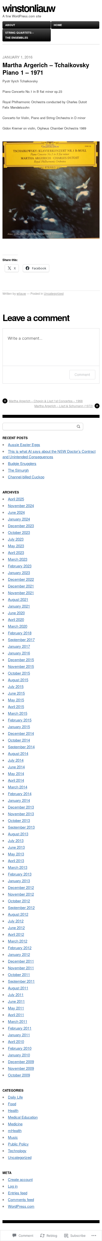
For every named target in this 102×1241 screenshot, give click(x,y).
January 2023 (19, 572)
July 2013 (16, 840)
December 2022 (21, 579)
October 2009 (19, 1075)
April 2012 (16, 934)
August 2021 (18, 599)
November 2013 (21, 813)
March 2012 (17, 941)
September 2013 (21, 827)
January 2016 (19, 652)
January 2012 (19, 954)
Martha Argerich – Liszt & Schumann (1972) (63, 406)
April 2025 (16, 498)
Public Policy (18, 1143)
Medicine (15, 1123)
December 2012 (21, 887)
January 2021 (19, 606)
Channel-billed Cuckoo (26, 476)
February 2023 (19, 565)
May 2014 (16, 773)
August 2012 (18, 914)
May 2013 (16, 853)
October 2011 (19, 974)
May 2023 (16, 545)
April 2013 (16, 860)
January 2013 (19, 880)
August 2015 (18, 679)
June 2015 (16, 693)
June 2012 (16, 927)
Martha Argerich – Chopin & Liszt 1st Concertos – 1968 (46, 401)
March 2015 (17, 713)
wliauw (21, 293)
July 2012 (16, 920)
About (10, 25)
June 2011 (16, 1001)
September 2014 (21, 746)
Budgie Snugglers (22, 463)
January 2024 (19, 519)
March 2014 (17, 786)
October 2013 (19, 820)
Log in (13, 1186)
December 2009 (21, 1061)
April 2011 (16, 1014)
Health (13, 1110)
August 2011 (18, 987)
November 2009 (21, 1068)
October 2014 (19, 740)
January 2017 (19, 646)
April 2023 (16, 552)
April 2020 (16, 619)
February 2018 (19, 632)
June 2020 (16, 612)
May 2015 (16, 699)
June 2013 (16, 847)
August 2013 (18, 833)
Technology (17, 1150)
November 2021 (21, 592)
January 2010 (19, 1054)
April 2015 (16, 706)
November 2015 (21, 666)
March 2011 (17, 1021)
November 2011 (21, 967)
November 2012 (21, 894)
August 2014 (18, 753)
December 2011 (21, 961)
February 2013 (19, 874)
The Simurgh (18, 470)
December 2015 (21, 659)
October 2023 (19, 532)
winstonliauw (28, 8)
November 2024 (21, 505)
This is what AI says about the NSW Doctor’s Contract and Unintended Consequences (49, 454)
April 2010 (16, 1041)
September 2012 (21, 907)
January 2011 (19, 1034)
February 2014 (19, 793)
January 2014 (19, 800)
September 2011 (21, 981)
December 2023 (21, 525)
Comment (82, 374)
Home (58, 25)
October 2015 (19, 673)
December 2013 (21, 807)
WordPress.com (21, 1206)
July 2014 (16, 760)
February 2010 (19, 1048)
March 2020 (17, 626)
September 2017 (21, 639)
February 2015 (19, 719)
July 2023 (16, 539)
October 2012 (19, 900)
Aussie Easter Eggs (24, 444)
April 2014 (16, 780)
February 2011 (19, 1028)
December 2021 (21, 585)
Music (13, 1137)
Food (12, 1103)
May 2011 (16, 1008)
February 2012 (19, 947)
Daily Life (15, 1097)
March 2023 (17, 559)
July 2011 (16, 994)
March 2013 (17, 867)
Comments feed (21, 1199)
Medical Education (23, 1117)
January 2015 (19, 726)
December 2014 (21, 733)
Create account (20, 1179)
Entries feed (17, 1192)
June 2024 (16, 512)
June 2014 (16, 766)
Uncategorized (54, 293)
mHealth (15, 1130)
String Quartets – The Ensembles (19, 35)
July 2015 (16, 686)
